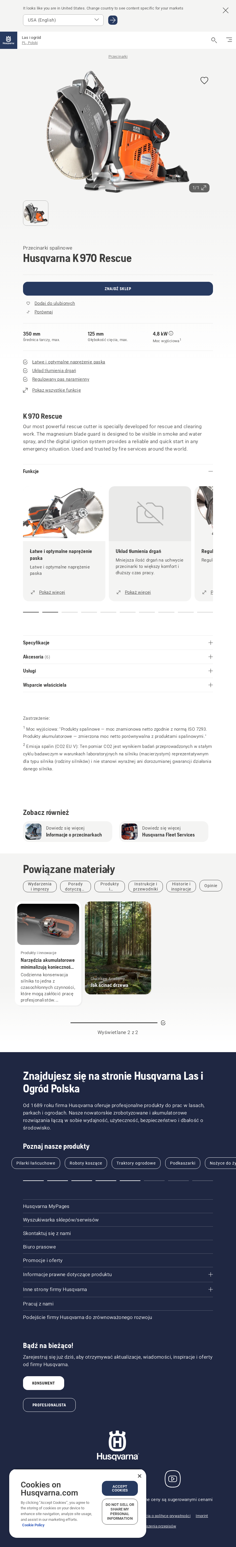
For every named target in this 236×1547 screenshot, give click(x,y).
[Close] (139, 1476)
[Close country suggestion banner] (225, 10)
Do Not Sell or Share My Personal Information (120, 1511)
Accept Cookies (120, 1488)
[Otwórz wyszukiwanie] (214, 40)
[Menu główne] (8, 40)
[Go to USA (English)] (112, 20)
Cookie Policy (33, 1525)
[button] (204, 81)
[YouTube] (172, 1478)
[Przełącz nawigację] (229, 40)
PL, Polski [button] (30, 43)
